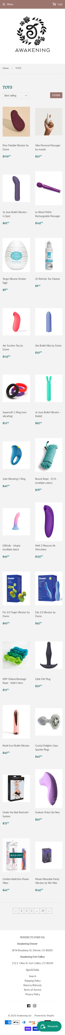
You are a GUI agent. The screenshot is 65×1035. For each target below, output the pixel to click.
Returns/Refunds (32, 985)
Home (6, 68)
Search (32, 976)
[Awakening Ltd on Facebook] (29, 1006)
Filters (56, 95)
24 (42, 910)
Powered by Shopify (44, 1015)
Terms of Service (32, 989)
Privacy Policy (32, 994)
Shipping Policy (32, 980)
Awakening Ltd (24, 1015)
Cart (59, 4)
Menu (10, 4)
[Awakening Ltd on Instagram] (34, 1006)
